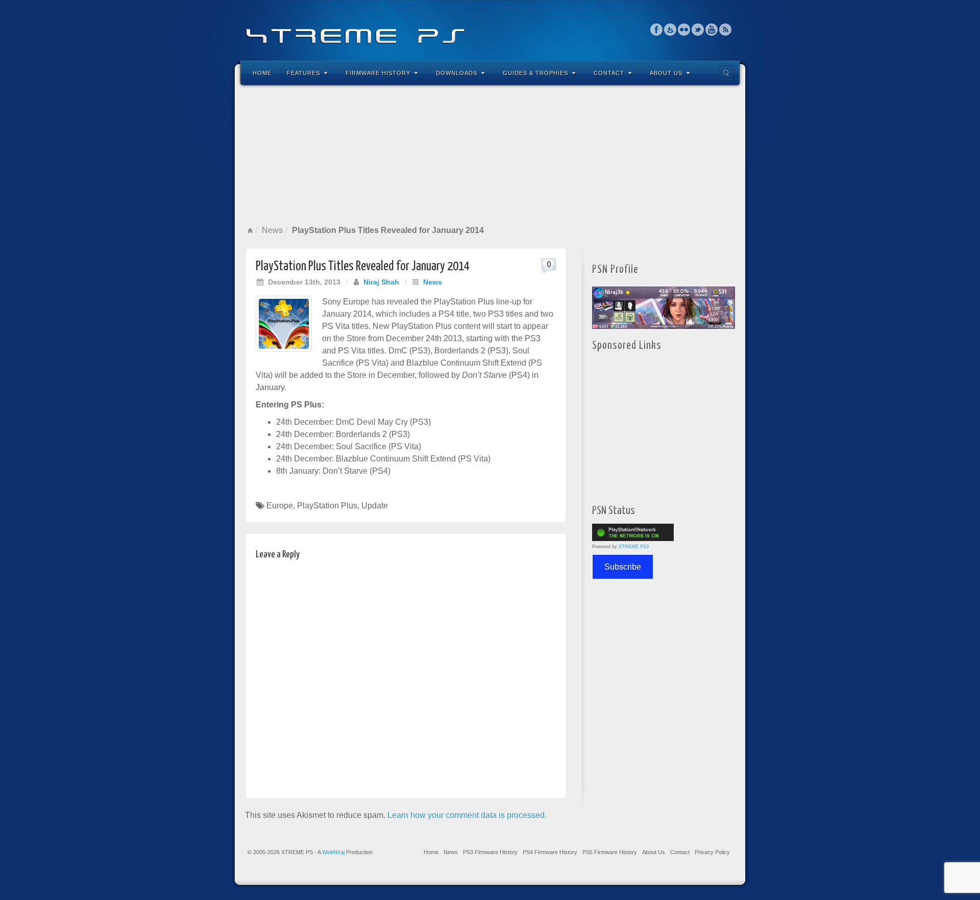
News (272, 230)
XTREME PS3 (634, 546)
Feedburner (670, 29)
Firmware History (378, 73)
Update (374, 505)
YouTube (711, 29)
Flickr (684, 29)
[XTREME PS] (490, 29)
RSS (725, 29)
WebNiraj (333, 852)
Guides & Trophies (535, 73)
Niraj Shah (381, 282)
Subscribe (622, 566)
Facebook (656, 29)
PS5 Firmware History (609, 852)
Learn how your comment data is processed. (467, 815)
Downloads (456, 73)
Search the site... (725, 73)
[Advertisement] (490, 155)
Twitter (698, 29)
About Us (666, 73)
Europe (279, 505)
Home (262, 73)
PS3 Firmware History (490, 852)
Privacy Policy (712, 852)
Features (303, 73)
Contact (609, 73)
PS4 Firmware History (550, 852)
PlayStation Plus (327, 505)
